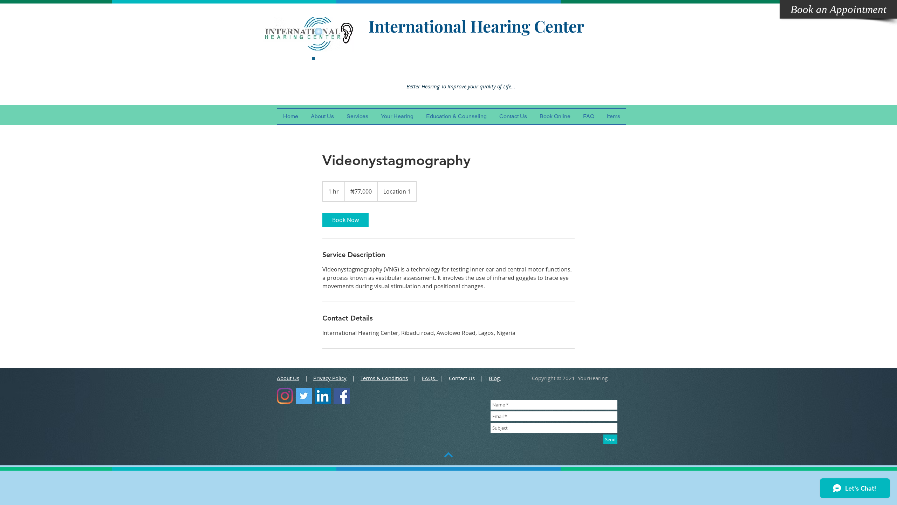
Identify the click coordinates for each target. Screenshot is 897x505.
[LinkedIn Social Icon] (323, 396)
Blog (495, 378)
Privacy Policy (330, 378)
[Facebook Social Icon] (342, 396)
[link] (345, 220)
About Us (288, 378)
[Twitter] (304, 396)
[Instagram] (285, 396)
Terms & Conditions (384, 378)
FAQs (430, 378)
